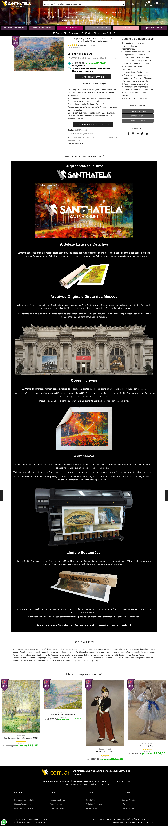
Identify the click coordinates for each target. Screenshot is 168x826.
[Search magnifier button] (122, 3)
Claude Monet (21, 736)
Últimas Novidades (42, 27)
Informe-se (126, 804)
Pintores (65, 13)
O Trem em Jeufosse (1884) (63, 714)
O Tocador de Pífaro (105, 751)
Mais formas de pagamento (83, 71)
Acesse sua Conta (57, 800)
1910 (81, 144)
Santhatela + (101, 13)
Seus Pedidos (56, 804)
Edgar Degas (147, 743)
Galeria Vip (126, 27)
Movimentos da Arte (98, 27)
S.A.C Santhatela (57, 808)
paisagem (72, 140)
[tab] (66, 156)
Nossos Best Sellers (22, 804)
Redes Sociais (92, 808)
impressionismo (98, 137)
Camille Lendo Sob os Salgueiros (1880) (21, 738)
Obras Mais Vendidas (14, 27)
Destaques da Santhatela (25, 800)
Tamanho (89, 53)
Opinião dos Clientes (154, 27)
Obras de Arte (50, 13)
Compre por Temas (82, 13)
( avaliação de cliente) (86, 45)
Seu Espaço (117, 13)
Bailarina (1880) (147, 746)
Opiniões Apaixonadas (95, 804)
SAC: (31, 819)
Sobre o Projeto (128, 800)
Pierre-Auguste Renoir (84, 133)
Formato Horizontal (82, 137)
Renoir (80, 140)
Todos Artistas (70, 27)
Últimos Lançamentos (23, 808)
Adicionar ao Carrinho (94, 77)
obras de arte (111, 137)
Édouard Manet (105, 749)
